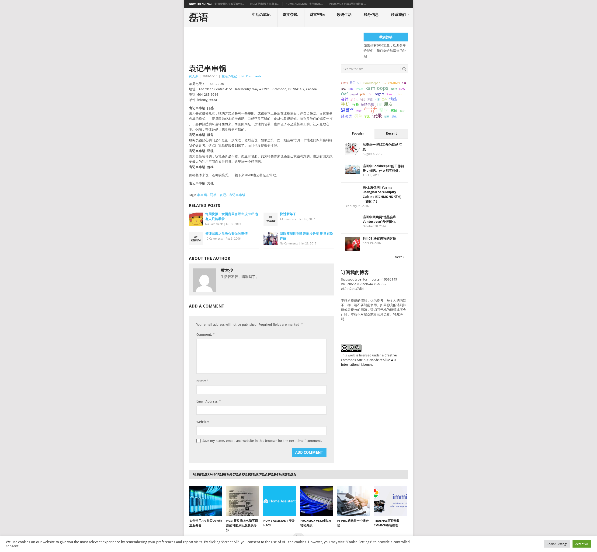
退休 (394, 116)
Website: (202, 422)
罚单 (213, 195)
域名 (362, 99)
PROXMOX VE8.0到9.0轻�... (347, 4)
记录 (377, 115)
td (395, 94)
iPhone (359, 89)
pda (362, 94)
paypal (354, 94)
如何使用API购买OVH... (229, 4)
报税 (355, 104)
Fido (343, 89)
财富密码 (317, 14)
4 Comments (288, 219)
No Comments (251, 76)
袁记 (222, 195)
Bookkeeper (371, 83)
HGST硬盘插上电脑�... (264, 4)
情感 (393, 99)
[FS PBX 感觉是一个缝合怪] (353, 501)
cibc (384, 83)
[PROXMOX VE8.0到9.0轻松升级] (316, 501)
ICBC (351, 89)
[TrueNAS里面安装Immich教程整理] (390, 501)
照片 (358, 110)
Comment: (205, 334)
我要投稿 (385, 37)
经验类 (346, 116)
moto (393, 89)
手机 (345, 104)
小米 (377, 99)
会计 (344, 99)
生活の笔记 (261, 14)
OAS (344, 93)
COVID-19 (394, 83)
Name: (202, 381)
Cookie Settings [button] (557, 544)
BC (352, 82)
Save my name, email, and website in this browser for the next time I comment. (262, 441)
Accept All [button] (581, 544)
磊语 (198, 17)
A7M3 (344, 83)
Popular (358, 133)
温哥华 (347, 110)
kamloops (376, 88)
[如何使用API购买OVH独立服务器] (205, 501)
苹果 (367, 116)
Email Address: (208, 401)
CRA (404, 83)
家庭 (370, 99)
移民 (394, 110)
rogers (379, 94)
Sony (389, 94)
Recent (391, 133)
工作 (384, 99)
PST (370, 94)
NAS (402, 89)
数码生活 (344, 14)
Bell (359, 83)
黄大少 (193, 76)
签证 (402, 110)
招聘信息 (367, 104)
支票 (379, 104)
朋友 (388, 104)
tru (400, 94)
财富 (386, 116)
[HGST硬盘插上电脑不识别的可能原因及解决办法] (242, 501)
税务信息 (371, 14)
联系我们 (398, 14)
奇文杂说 (290, 14)
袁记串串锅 (237, 195)
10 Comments (214, 238)
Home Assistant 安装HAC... (304, 4)
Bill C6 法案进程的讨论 (379, 238)
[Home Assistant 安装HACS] (279, 501)
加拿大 (354, 99)
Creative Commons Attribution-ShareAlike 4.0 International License (369, 359)
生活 (370, 109)
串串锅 (202, 195)
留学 (384, 110)
